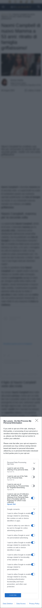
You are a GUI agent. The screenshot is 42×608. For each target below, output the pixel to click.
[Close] (37, 421)
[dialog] (21, 512)
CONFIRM (12, 595)
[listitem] (21, 463)
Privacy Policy (34, 603)
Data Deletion (8, 603)
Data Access (21, 603)
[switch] (33, 469)
